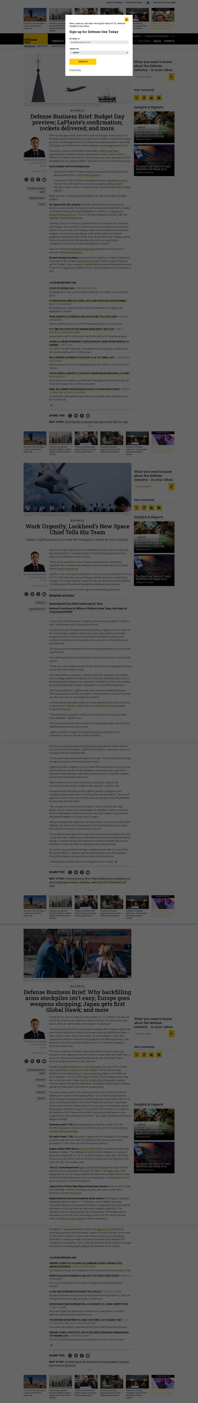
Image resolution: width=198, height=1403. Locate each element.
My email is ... (75, 38)
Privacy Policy (75, 70)
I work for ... (75, 48)
